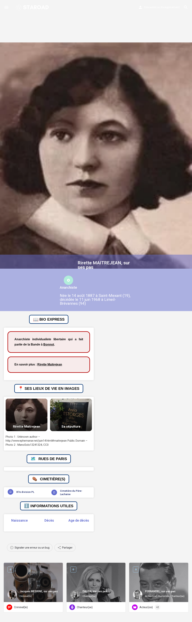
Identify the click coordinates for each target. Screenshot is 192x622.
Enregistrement (170, 7)
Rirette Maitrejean (49, 364)
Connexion (150, 7)
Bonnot (48, 344)
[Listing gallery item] (26, 415)
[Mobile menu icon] (6, 7)
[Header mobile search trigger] (185, 7)
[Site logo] (33, 7)
